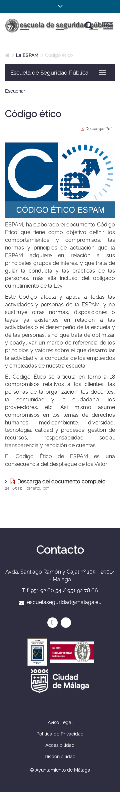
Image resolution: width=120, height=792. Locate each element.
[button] (60, 6)
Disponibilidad (60, 756)
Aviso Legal (60, 722)
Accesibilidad (60, 745)
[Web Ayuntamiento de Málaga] (60, 681)
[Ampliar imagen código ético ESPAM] (60, 180)
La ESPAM (27, 55)
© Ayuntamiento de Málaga (60, 770)
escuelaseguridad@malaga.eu (64, 602)
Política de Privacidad (60, 733)
